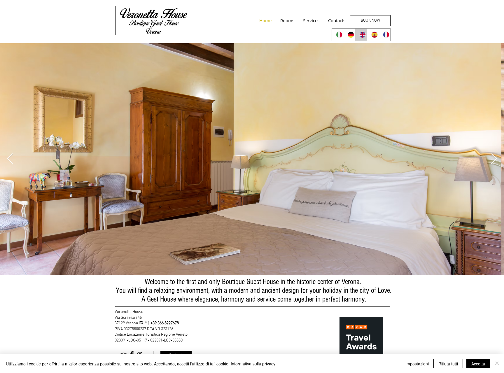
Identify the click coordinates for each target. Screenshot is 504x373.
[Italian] (337, 35)
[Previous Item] (10, 159)
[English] (361, 35)
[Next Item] (494, 159)
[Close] (497, 363)
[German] (349, 35)
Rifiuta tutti (448, 364)
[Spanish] (373, 35)
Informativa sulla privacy (253, 364)
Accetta (478, 364)
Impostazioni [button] (417, 364)
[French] (384, 35)
